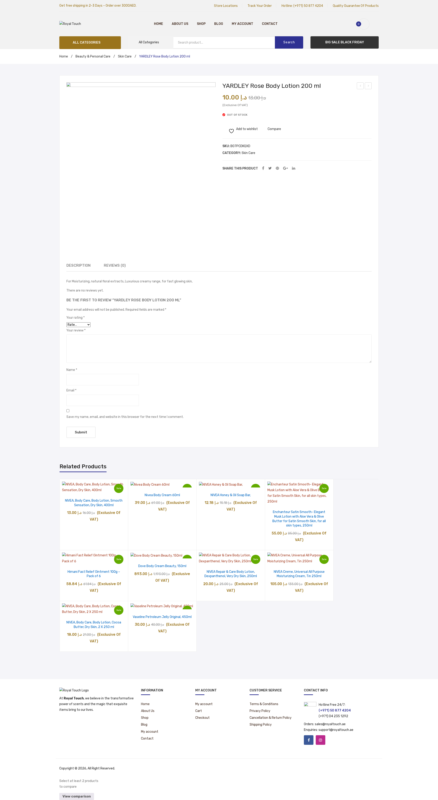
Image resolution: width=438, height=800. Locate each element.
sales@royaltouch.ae (330, 724)
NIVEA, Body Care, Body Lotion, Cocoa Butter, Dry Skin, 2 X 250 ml (93, 624)
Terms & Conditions (264, 704)
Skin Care (125, 56)
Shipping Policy (261, 725)
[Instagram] (320, 740)
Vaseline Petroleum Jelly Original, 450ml (162, 617)
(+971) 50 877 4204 (308, 6)
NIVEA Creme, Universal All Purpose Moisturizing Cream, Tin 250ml (299, 574)
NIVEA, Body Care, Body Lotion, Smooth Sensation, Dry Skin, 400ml (94, 503)
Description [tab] (78, 265)
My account (242, 24)
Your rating (75, 318)
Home (158, 24)
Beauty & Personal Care (93, 56)
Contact (270, 24)
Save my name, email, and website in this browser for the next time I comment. (125, 417)
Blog (218, 24)
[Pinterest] (277, 168)
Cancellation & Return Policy (271, 718)
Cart (198, 711)
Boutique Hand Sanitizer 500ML (360, 86)
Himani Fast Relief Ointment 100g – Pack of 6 (94, 574)
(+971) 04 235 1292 (333, 716)
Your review (76, 330)
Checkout (202, 718)
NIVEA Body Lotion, (368, 86)
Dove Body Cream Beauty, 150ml (162, 566)
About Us (180, 24)
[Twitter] (270, 168)
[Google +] (285, 168)
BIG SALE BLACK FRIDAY (344, 42)
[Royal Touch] (70, 24)
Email (71, 390)
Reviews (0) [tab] (115, 265)
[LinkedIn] (293, 168)
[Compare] (94, 488)
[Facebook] (263, 168)
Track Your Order (260, 6)
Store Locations (226, 6)
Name (71, 370)
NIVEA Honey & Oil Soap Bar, (231, 495)
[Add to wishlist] (82, 488)
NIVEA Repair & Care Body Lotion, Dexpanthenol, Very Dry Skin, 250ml (230, 574)
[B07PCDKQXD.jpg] (141, 157)
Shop (201, 24)
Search (289, 42)
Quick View (105, 488)
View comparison (77, 796)
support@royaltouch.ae (335, 730)
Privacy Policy (260, 711)
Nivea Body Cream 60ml (162, 495)
